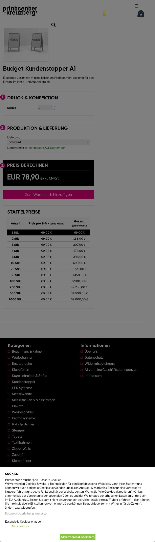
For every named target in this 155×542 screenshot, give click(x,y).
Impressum (42, 513)
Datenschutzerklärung (19, 513)
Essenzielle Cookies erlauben (23, 521)
